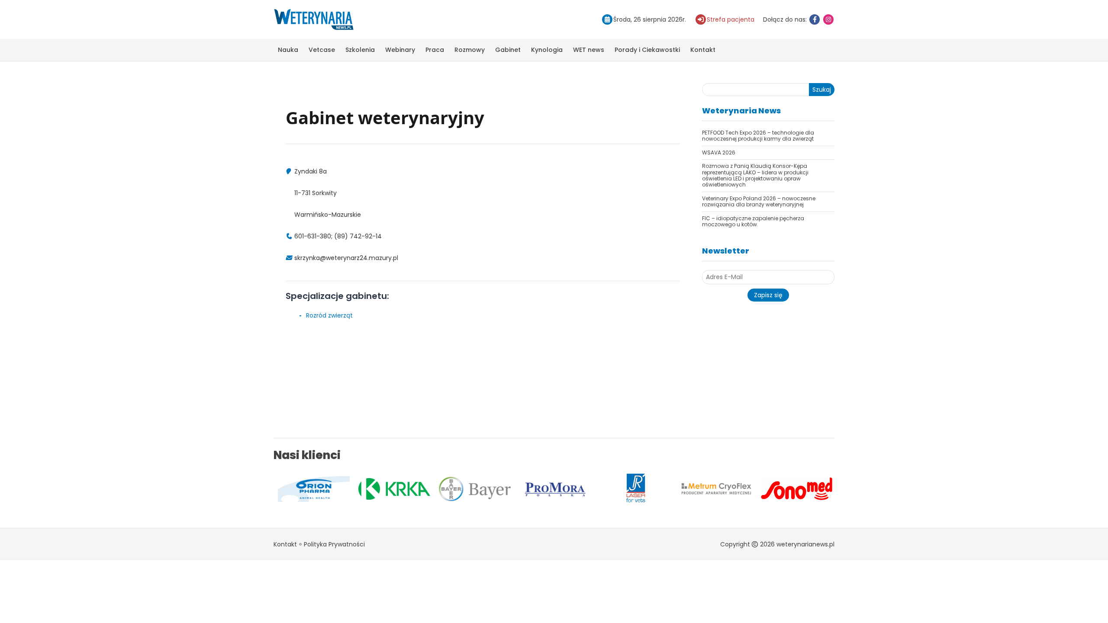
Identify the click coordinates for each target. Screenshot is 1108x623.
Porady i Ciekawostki (647, 49)
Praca (434, 49)
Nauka (288, 49)
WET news (588, 49)
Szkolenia (360, 49)
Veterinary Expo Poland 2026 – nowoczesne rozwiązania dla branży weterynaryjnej (758, 201)
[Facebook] (814, 19)
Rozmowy (469, 49)
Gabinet (508, 49)
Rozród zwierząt (329, 315)
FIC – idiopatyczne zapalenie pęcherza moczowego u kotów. (753, 221)
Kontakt (702, 49)
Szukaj (821, 89)
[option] (287, 489)
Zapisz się (768, 295)
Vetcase (322, 49)
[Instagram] (828, 19)
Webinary (400, 49)
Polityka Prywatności (334, 544)
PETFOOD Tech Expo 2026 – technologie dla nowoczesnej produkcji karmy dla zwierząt (758, 135)
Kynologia (547, 49)
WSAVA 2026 (718, 152)
